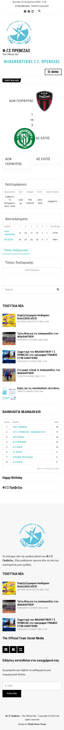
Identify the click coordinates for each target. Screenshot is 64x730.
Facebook (25, 11)
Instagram (29, 11)
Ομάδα (16, 422)
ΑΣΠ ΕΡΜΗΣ (18, 437)
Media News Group (37, 724)
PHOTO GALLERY (40, 6)
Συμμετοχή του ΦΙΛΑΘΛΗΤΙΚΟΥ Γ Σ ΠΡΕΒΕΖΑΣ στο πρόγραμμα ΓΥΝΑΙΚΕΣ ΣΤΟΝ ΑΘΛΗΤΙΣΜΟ (37, 355)
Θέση (6, 422)
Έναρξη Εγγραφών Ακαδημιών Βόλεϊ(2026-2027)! (33, 317)
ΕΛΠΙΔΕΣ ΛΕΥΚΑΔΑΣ (23, 457)
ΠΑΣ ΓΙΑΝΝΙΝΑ (20, 427)
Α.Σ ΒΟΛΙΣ (18, 462)
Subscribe (12, 693)
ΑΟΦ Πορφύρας (32, 270)
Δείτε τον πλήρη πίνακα (48, 469)
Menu (55, 72)
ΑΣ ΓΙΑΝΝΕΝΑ (19, 442)
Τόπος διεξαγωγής (16, 250)
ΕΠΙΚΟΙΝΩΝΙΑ (22, 6)
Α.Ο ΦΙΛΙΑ (17, 447)
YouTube (32, 11)
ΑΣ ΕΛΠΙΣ (8, 239)
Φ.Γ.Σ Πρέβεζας (16, 50)
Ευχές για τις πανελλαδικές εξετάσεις (38, 388)
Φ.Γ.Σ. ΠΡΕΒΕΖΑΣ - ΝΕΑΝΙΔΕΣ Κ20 (29, 432)
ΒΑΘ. (56, 422)
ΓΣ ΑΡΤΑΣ (17, 452)
